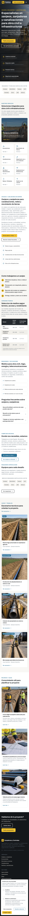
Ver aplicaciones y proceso (11, 46)
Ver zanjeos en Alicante (9, 459)
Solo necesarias (7, 909)
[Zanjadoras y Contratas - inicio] (6, 2)
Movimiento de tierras (6, 861)
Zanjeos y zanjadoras (6, 857)
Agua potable (4, 872)
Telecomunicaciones (6, 878)
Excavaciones (4, 859)
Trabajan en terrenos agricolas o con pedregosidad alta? (13, 420)
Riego (2, 876)
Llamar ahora (7, 825)
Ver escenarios (5, 511)
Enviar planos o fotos (8, 235)
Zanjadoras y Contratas (10, 840)
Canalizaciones (5, 863)
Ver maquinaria (7, 491)
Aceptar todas (7, 912)
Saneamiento (4, 874)
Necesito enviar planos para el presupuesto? (11, 414)
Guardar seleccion (19, 909)
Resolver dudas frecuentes (10, 239)
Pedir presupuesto (18, 2)
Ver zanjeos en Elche (8, 455)
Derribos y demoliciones (7, 865)
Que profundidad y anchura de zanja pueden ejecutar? (13, 408)
